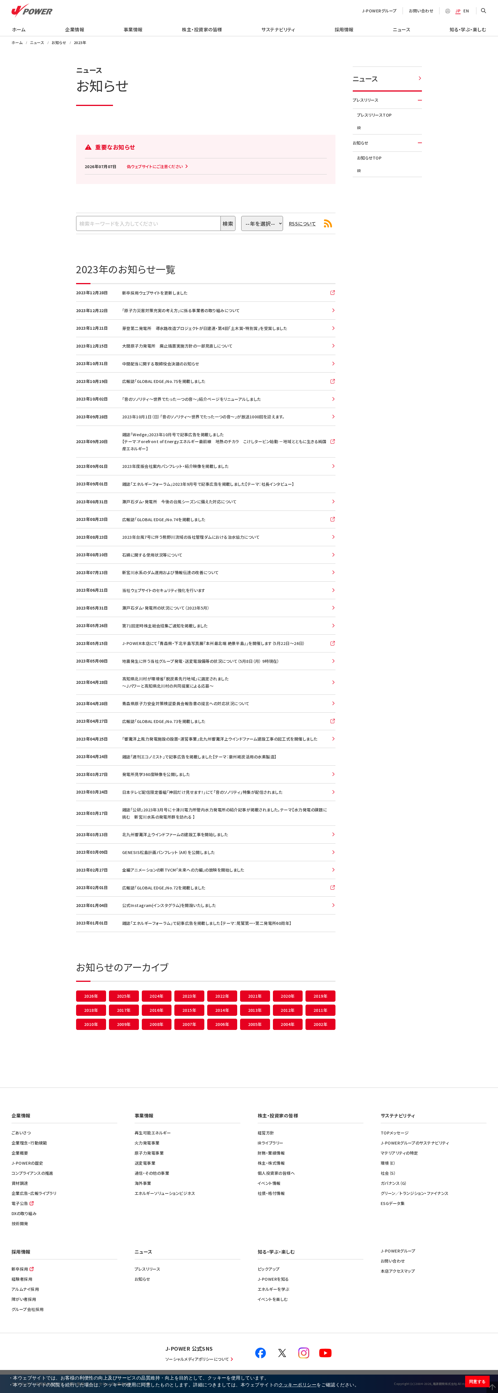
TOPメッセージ (395, 1133)
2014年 (222, 1010)
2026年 (91, 996)
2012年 (288, 1010)
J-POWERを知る (273, 1279)
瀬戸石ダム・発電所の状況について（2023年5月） (166, 608)
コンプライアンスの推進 (32, 1173)
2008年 (156, 1024)
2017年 (124, 1010)
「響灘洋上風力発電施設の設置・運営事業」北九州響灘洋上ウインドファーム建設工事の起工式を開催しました (220, 739)
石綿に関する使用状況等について (152, 555)
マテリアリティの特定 (399, 1153)
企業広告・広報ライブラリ (34, 1193)
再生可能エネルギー (153, 1133)
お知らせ (360, 143)
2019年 (320, 996)
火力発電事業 (147, 1143)
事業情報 (133, 29)
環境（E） (388, 1163)
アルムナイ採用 (25, 1289)
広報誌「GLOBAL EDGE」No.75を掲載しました (163, 381)
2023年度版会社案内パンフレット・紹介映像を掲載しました (175, 466)
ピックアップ (269, 1269)
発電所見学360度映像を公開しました (156, 774)
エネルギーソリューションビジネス (165, 1193)
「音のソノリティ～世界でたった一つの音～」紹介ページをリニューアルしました (191, 399)
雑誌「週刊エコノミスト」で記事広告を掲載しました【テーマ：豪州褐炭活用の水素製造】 (199, 757)
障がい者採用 (24, 1299)
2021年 (255, 996)
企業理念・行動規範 (29, 1143)
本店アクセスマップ (398, 1271)
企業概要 (20, 1153)
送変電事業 (145, 1163)
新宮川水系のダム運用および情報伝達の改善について (170, 572)
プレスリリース (365, 100)
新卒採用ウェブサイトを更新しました (155, 293)
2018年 (91, 1010)
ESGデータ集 (393, 1203)
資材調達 (20, 1183)
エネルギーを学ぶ (273, 1289)
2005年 (255, 1024)
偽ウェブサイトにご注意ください (155, 166)
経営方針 (266, 1133)
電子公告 (20, 1203)
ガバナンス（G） (394, 1183)
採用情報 (344, 29)
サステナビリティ (278, 29)
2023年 (189, 996)
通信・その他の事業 (152, 1173)
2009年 (124, 1024)
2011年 (320, 1010)
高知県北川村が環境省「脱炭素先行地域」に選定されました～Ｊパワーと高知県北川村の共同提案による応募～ (175, 682)
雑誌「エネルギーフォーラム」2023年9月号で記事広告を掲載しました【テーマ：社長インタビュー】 (208, 484)
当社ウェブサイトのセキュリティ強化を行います (163, 590)
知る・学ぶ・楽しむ (468, 29)
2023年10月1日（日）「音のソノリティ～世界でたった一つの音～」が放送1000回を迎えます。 (203, 417)
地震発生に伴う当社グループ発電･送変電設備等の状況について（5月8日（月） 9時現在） (200, 661)
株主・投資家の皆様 (202, 29)
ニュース (401, 29)
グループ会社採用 (28, 1309)
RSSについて (302, 223)
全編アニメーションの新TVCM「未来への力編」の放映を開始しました (183, 870)
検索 (227, 223)
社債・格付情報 (271, 1193)
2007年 (189, 1024)
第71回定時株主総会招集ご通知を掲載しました (165, 626)
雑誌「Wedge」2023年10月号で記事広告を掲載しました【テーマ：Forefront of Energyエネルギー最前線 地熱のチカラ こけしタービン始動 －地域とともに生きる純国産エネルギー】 (224, 441)
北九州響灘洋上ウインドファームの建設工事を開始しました (175, 834)
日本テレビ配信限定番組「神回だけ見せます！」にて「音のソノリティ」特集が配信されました (202, 792)
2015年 (189, 1010)
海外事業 (143, 1183)
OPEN (483, 11)
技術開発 (20, 1223)
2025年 (124, 996)
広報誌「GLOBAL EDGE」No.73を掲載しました (163, 721)
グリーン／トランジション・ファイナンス (415, 1193)
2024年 (156, 996)
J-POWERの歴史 (27, 1163)
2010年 (91, 1024)
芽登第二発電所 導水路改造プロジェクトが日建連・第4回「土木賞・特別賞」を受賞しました (204, 328)
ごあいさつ (21, 1133)
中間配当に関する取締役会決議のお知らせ (160, 364)
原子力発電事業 (149, 1153)
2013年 (255, 1010)
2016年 (156, 1010)
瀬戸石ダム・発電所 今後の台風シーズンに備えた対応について (179, 501)
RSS (327, 223)
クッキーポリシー (297, 1384)
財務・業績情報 (271, 1153)
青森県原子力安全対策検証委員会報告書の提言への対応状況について (186, 703)
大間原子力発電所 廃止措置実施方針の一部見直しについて (177, 346)
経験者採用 (22, 1279)
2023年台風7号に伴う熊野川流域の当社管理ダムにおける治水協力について (191, 537)
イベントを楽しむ (273, 1299)
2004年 (288, 1024)
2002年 (320, 1024)
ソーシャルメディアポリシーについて (197, 1359)
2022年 (222, 996)
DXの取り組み (24, 1213)
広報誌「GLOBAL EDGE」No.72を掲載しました (163, 888)
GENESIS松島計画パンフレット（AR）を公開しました (168, 852)
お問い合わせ (421, 11)
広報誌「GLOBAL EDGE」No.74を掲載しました (163, 519)
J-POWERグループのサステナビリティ (415, 1143)
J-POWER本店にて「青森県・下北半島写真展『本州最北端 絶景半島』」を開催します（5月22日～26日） (213, 643)
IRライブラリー (271, 1143)
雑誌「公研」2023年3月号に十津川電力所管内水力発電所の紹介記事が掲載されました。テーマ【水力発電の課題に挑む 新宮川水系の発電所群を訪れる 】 (224, 813)
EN (466, 11)
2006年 (222, 1024)
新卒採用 (20, 1269)
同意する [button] (477, 1381)
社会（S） (388, 1173)
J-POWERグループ (379, 11)
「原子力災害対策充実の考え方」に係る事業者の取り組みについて (181, 310)
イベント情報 (269, 1183)
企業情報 (74, 29)
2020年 (288, 996)
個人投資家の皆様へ (276, 1173)
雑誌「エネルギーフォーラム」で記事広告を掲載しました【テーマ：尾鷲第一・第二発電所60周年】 (207, 923)
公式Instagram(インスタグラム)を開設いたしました (169, 905)
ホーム (19, 29)
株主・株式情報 (271, 1163)
